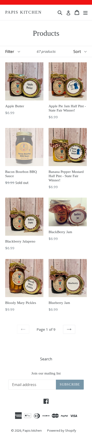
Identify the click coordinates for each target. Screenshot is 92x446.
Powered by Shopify (61, 430)
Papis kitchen (23, 12)
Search (46, 359)
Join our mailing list (46, 373)
